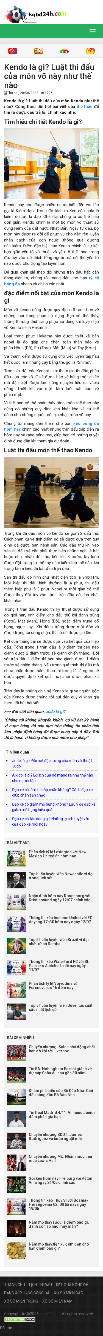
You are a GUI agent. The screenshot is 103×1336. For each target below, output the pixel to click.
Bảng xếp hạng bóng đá (27, 1293)
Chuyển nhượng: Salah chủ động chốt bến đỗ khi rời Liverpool (62, 1049)
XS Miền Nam (64, 51)
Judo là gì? (55, 711)
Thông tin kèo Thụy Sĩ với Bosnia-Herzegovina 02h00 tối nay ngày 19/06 (58, 1204)
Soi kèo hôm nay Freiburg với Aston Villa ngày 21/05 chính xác (60, 1180)
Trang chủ (14, 1285)
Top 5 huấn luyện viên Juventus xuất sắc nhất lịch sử (60, 1007)
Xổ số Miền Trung (21, 1301)
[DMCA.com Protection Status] (20, 1319)
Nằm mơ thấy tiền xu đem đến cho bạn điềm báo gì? (59, 1246)
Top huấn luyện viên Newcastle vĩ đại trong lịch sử (61, 876)
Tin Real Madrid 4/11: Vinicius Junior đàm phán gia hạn (62, 1114)
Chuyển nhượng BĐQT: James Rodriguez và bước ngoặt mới (55, 1136)
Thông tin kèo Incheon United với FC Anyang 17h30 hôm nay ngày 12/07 (60, 920)
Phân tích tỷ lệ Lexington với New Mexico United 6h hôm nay (57, 854)
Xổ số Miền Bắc (68, 1293)
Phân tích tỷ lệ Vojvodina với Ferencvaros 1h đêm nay (54, 985)
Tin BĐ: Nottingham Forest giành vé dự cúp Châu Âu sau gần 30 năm (60, 1071)
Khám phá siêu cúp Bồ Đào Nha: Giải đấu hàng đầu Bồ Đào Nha (61, 1092)
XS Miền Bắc (12, 51)
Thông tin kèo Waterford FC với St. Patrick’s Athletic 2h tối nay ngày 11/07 (59, 965)
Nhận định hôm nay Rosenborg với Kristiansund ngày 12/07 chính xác (59, 898)
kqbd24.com (50, 1314)
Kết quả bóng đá (72, 1285)
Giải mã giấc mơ (90, 51)
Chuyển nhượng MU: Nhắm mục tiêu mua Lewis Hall (60, 1158)
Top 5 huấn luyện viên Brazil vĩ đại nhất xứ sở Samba (59, 941)
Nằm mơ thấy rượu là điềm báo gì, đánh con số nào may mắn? (59, 1224)
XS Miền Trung (38, 51)
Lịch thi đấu (40, 1285)
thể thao (85, 106)
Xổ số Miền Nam (57, 1301)
